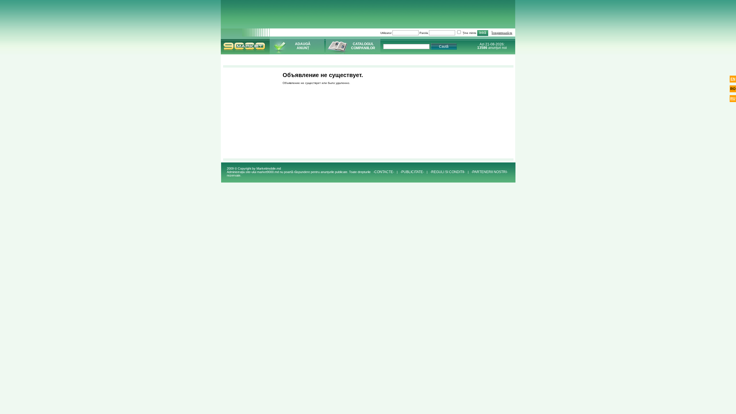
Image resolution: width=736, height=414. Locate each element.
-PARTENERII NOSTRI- (489, 172)
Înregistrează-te (502, 32)
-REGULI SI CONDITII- (447, 172)
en (733, 79)
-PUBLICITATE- (412, 172)
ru (732, 99)
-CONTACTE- (383, 172)
